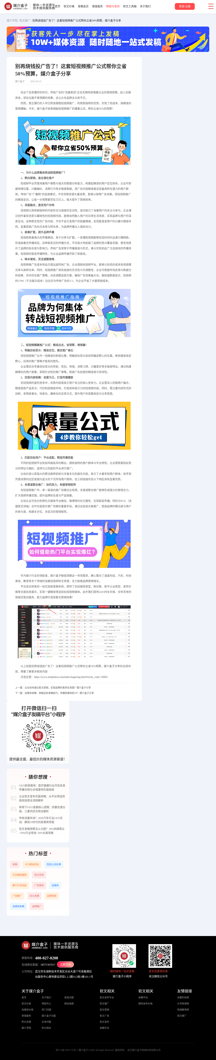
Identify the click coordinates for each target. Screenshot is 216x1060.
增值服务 (97, 6)
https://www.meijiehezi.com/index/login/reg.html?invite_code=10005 (71, 677)
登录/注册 (185, 6)
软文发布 (104, 1022)
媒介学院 (26, 1028)
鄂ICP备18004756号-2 (67, 1050)
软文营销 (104, 1009)
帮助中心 (46, 1003)
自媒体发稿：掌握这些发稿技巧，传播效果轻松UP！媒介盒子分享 (59, 693)
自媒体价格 (27, 1009)
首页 (57, 6)
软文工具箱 (130, 6)
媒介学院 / (13, 20)
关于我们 (145, 6)
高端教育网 (183, 1009)
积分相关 (46, 1028)
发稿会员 (83, 6)
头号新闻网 (183, 1003)
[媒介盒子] (29, 4)
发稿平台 (104, 1028)
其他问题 (69, 997)
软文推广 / (26, 20)
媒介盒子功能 (49, 1016)
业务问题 (46, 1022)
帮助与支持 (113, 6)
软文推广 (104, 1003)
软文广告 (104, 1016)
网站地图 (69, 1003)
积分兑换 (26, 1022)
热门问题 (46, 1009)
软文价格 (69, 6)
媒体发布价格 (145, 1003)
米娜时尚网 (183, 997)
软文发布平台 (107, 997)
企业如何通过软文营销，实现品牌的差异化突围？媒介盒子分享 (58, 687)
